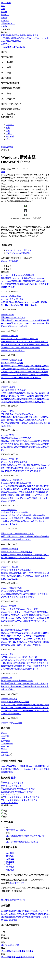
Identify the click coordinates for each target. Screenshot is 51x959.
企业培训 (5, 20)
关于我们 (10, 853)
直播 (23, 47)
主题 (12, 261)
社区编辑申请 (7, 147)
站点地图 (10, 859)
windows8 (5, 510)
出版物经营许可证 (17, 900)
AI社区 (9, 133)
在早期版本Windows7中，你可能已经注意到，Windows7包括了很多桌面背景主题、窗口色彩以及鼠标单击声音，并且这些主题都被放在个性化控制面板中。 (25, 468)
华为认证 (31, 38)
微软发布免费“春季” (16, 438)
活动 (8, 139)
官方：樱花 (12, 299)
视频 (8, 128)
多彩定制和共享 (14, 462)
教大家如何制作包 (15, 630)
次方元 (6, 920)
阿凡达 (13, 723)
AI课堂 (4, 26)
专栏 (19, 47)
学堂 (3, 9)
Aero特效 (14, 549)
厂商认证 (39, 38)
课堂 (15, 47)
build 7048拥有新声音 (16, 552)
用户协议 (10, 867)
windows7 (13, 510)
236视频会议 (18, 917)
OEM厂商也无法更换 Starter (19, 609)
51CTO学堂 (11, 842)
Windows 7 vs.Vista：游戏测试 (18, 250)
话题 (8, 130)
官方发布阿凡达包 (15, 702)
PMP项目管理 (7, 41)
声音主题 (14, 567)
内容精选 (10, 125)
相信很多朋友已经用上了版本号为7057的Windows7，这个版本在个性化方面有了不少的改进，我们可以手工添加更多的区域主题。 (25, 576)
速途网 (25, 914)
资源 (7, 47)
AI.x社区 (41, 836)
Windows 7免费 (7, 411)
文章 (3, 47)
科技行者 (45, 911)
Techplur (26, 830)
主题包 (12, 387)
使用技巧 (14, 296)
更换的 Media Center (19, 339)
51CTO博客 (11, 836)
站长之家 (18, 914)
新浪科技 (5, 911)
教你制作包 (12, 363)
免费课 (4, 18)
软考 (17, 38)
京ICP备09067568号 (17, 883)
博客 (3, 6)
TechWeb (4, 914)
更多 (13, 777)
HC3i (21, 830)
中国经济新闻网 (35, 914)
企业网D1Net (38, 917)
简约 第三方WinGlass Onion (17, 414)
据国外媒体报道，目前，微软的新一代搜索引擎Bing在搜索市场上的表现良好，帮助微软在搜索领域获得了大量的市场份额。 (25, 686)
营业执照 (5, 900)
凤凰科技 (29, 911)
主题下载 (14, 459)
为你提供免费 (13, 390)
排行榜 (16, 35)
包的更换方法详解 (15, 591)
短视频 (22, 35)
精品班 (4, 12)
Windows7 (5, 387)
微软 (16, 261)
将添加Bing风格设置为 (17, 681)
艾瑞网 (11, 914)
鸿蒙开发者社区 (8, 23)
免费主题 (14, 336)
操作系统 (18, 360)
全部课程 (5, 38)
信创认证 (23, 38)
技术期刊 (10, 136)
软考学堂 (35, 35)
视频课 (4, 35)
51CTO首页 (6, 3)
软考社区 (5, 15)
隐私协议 (10, 870)
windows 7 (5, 435)
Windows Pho (6, 678)
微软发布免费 (13, 317)
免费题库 (17, 41)
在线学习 (5, 44)
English (9, 864)
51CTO (9, 830)
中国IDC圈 (28, 917)
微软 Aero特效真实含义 (17, 534)
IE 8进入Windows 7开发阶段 (18, 253)
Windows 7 (5, 261)
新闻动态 (10, 856)
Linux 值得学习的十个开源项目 (14, 766)
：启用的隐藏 (17, 275)
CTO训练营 (33, 842)
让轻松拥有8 (16, 483)
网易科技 (21, 911)
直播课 (28, 35)
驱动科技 (37, 911)
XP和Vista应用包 (14, 512)
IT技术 (46, 38)
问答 (11, 47)
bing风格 (13, 699)
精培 (18, 842)
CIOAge (15, 830)
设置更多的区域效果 (16, 570)
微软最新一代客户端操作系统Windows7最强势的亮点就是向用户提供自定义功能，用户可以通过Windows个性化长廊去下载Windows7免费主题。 (25, 323)
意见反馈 (10, 862)
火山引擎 (13, 920)
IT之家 (45, 914)
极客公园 (9, 917)
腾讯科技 (13, 911)
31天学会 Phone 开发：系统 (19, 657)
